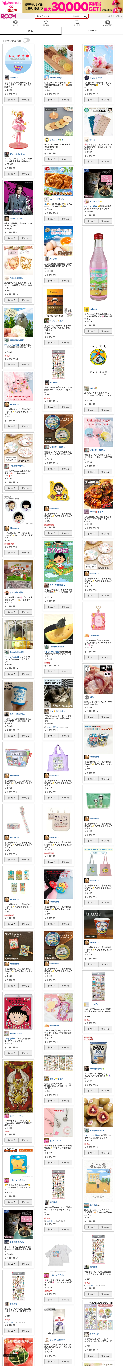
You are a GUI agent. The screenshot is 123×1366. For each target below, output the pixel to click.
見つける (46, 23)
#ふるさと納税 (90, 206)
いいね (26, 99)
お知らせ (77, 23)
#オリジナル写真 (11, 345)
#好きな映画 (9, 1038)
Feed (15, 23)
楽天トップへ (115, 16)
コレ (12, 99)
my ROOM (107, 23)
